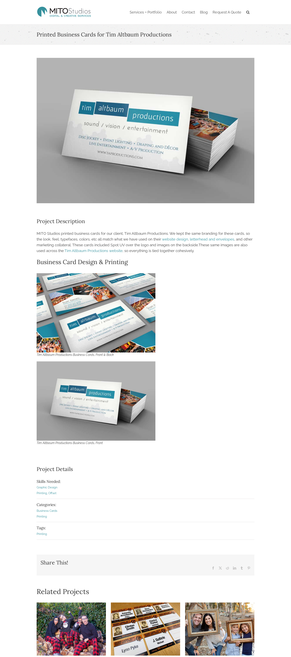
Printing (42, 516)
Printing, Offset (46, 493)
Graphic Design (47, 487)
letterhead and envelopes (212, 239)
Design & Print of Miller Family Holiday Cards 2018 (220, 629)
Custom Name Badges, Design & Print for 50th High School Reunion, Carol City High (145, 629)
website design (175, 239)
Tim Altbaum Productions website (94, 250)
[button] (247, 12)
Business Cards (47, 511)
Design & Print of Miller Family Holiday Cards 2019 (71, 629)
